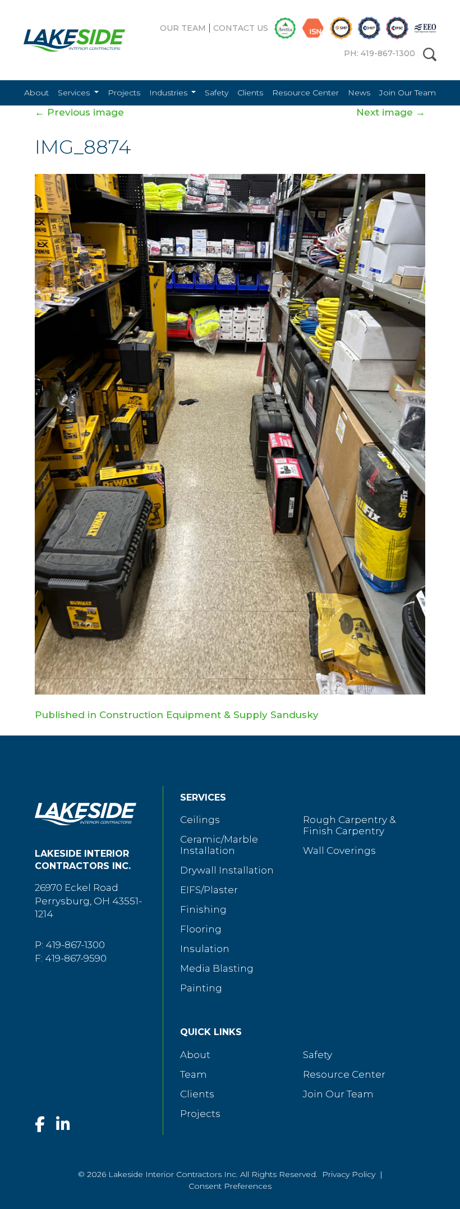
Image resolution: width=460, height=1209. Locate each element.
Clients (250, 93)
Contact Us (240, 28)
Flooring (201, 929)
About (36, 93)
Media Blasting (217, 968)
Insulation (204, 948)
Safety (216, 93)
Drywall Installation (227, 870)
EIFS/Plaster (209, 889)
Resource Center (305, 93)
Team (193, 1074)
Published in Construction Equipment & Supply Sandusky (177, 714)
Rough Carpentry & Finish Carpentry (349, 825)
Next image (390, 112)
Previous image (79, 112)
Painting (201, 988)
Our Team (183, 28)
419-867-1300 (75, 944)
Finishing (203, 909)
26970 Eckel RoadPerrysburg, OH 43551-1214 (88, 901)
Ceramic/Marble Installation (219, 845)
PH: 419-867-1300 (379, 53)
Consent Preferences (230, 1186)
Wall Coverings (339, 850)
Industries (169, 93)
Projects (124, 93)
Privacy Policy (348, 1174)
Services (75, 93)
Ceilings (200, 819)
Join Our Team (407, 93)
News (359, 93)
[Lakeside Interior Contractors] (66, 40)
